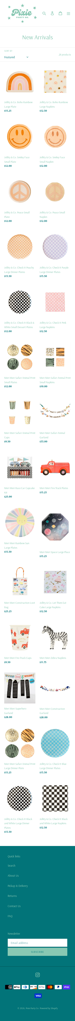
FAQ (10, 916)
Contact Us (14, 906)
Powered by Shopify (49, 1008)
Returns (12, 896)
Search (11, 865)
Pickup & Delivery (18, 886)
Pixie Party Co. (32, 1008)
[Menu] (68, 13)
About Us (13, 875)
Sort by (8, 50)
